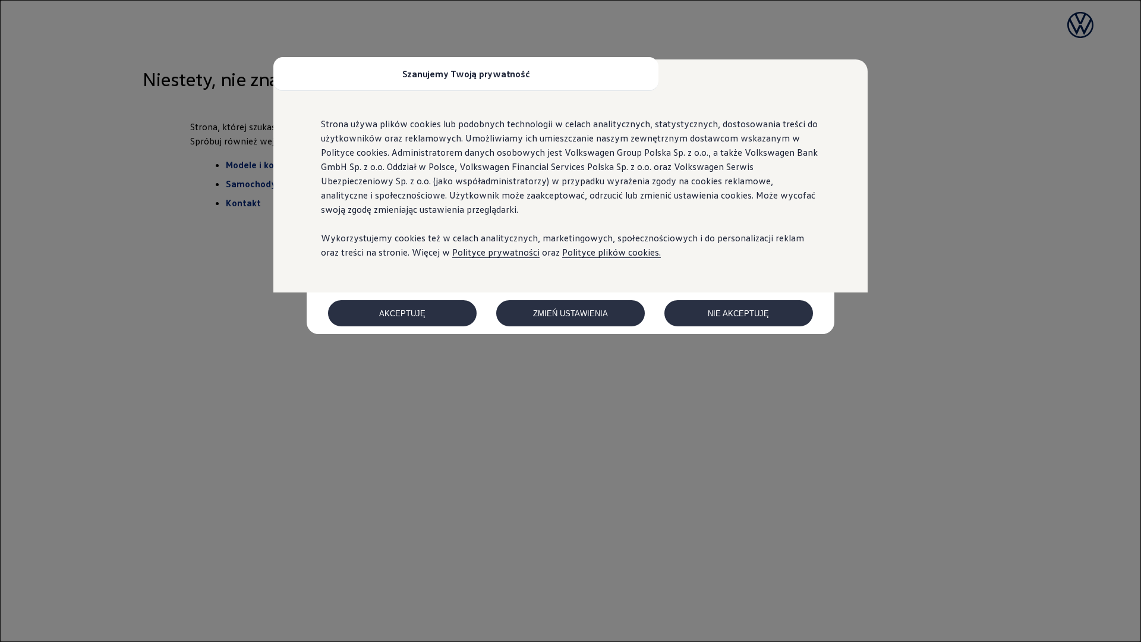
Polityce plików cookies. (611, 252)
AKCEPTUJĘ (402, 313)
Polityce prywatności (496, 252)
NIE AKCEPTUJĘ (738, 313)
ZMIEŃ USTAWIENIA (570, 313)
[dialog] (570, 321)
